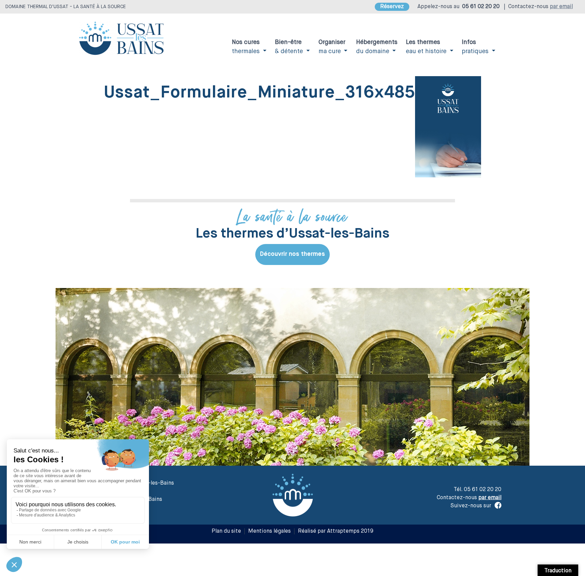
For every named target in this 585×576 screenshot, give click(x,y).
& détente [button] (290, 46)
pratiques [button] (476, 46)
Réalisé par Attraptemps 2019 (335, 531)
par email (561, 6)
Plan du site (226, 531)
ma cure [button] (332, 46)
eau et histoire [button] (427, 46)
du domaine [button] (376, 46)
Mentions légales (269, 531)
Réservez (392, 6)
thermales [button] (246, 46)
